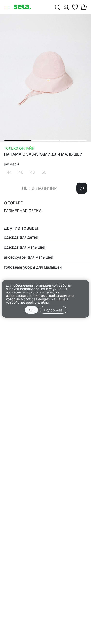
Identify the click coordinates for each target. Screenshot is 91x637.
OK (31, 310)
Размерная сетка (22, 210)
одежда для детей (21, 237)
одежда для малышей (24, 247)
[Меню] (7, 7)
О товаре (13, 202)
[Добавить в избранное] (81, 188)
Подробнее (53, 310)
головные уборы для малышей (33, 267)
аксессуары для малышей (28, 257)
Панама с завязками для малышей (43, 154)
